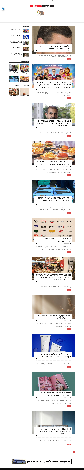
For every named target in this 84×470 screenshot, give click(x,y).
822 (63, 452)
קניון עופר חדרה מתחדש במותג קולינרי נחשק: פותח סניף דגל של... (14, 96)
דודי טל (70, 166)
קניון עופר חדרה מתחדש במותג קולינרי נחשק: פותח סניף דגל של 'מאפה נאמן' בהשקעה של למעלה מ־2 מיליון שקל (53, 277)
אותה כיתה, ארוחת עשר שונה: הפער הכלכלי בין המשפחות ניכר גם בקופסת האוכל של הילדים (54, 200)
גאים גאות (40, 20)
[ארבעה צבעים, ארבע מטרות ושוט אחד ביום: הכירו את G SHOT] (53, 307)
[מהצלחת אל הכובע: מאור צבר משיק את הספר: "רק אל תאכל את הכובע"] (53, 384)
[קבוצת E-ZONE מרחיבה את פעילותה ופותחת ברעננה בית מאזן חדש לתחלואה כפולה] (26, 55)
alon (70, 50)
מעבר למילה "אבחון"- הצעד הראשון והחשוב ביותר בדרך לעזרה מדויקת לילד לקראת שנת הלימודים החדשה (54, 123)
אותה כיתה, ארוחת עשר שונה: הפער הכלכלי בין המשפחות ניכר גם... (15, 84)
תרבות (44, 20)
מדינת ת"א (53, 20)
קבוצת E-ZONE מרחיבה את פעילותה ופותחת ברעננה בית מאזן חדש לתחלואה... (16, 54)
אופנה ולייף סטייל (29, 20)
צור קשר (59, 0)
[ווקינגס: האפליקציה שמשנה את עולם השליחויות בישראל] (53, 230)
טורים (35, 20)
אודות (63, 0)
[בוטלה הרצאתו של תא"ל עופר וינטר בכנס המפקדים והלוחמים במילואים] (53, 40)
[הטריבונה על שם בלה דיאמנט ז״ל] (26, 49)
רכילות (48, 20)
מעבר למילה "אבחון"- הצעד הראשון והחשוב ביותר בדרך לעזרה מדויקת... (14, 72)
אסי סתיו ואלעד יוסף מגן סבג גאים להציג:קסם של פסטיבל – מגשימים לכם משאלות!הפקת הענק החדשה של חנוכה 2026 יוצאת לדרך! (53, 84)
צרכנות (23, 20)
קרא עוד (69, 59)
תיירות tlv (18, 20)
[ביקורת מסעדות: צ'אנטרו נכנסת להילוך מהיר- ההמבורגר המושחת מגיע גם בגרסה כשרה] (53, 153)
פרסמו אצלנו (54, 0)
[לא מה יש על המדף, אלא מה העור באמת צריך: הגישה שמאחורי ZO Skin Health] (53, 345)
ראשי (64, 20)
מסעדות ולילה (59, 20)
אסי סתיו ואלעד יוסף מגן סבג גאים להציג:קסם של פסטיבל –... (25, 72)
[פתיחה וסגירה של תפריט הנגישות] (2, 8)
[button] (10, 20)
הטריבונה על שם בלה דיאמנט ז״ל (16, 47)
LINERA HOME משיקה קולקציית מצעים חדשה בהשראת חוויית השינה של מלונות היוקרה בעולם (55, 431)
